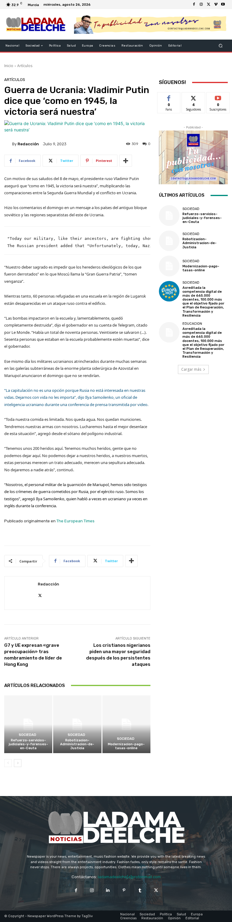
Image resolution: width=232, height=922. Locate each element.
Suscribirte (218, 97)
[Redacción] (8, 144)
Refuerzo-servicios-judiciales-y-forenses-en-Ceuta (28, 744)
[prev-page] (8, 763)
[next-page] (17, 763)
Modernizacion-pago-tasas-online (126, 746)
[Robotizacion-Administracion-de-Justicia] (77, 724)
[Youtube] (223, 4)
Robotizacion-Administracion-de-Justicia (77, 744)
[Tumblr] (140, 890)
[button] (221, 46)
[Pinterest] (124, 890)
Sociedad (27, 735)
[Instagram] (201, 4)
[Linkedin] (108, 890)
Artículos (24, 65)
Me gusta (169, 97)
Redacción (28, 144)
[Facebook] (194, 4)
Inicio (8, 65)
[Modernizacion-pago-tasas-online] (126, 724)
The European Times (75, 521)
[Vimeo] (215, 4)
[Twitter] (208, 4)
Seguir (193, 97)
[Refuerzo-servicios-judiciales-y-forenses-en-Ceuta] (28, 724)
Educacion (192, 323)
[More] (125, 161)
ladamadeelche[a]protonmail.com (129, 877)
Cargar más (191, 369)
